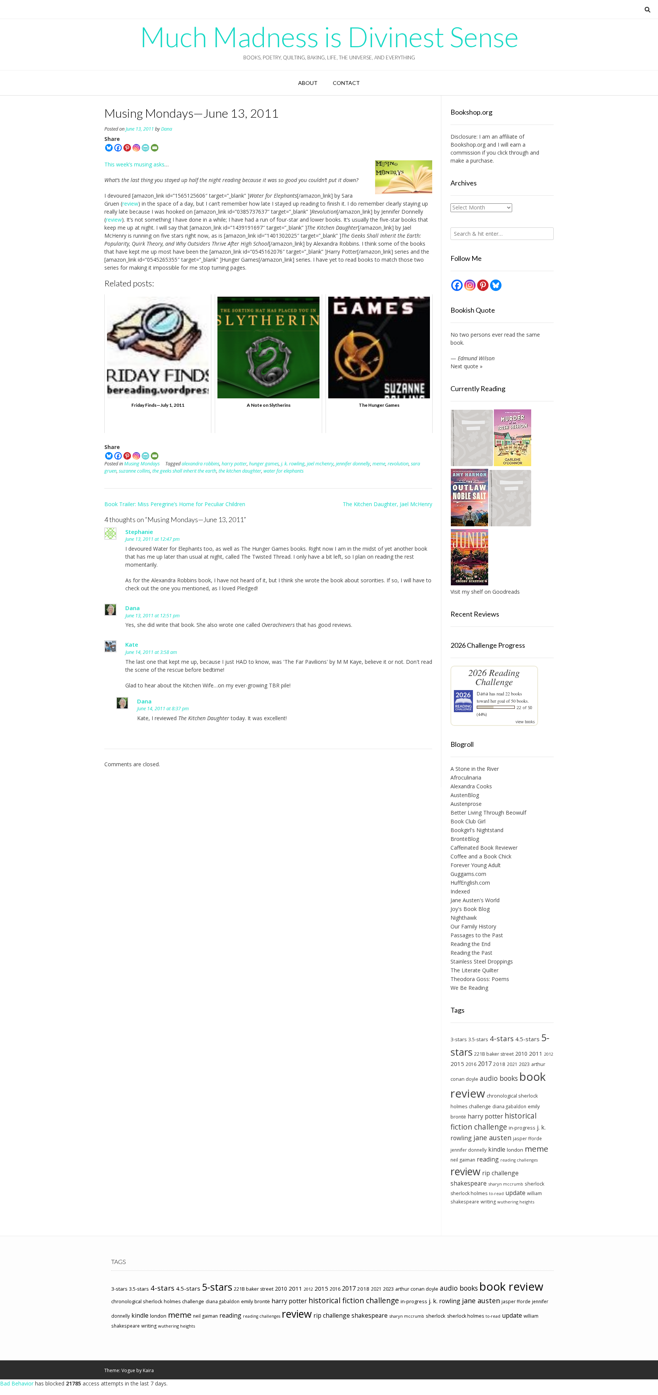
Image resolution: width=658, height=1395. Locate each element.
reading (488, 1159)
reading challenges (519, 1160)
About (308, 83)
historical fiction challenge (493, 1121)
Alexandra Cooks (471, 786)
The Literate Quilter (474, 970)
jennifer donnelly (353, 463)
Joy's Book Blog (470, 908)
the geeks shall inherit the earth (184, 471)
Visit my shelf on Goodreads (485, 591)
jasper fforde (527, 1138)
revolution (398, 463)
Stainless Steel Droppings (481, 961)
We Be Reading (469, 987)
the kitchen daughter (240, 471)
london (515, 1149)
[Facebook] (118, 148)
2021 (512, 1064)
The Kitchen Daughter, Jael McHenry (387, 504)
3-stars (458, 1039)
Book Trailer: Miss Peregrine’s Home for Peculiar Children (174, 504)
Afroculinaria (465, 777)
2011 (536, 1053)
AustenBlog (464, 795)
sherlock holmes (468, 1193)
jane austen (492, 1137)
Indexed (460, 891)
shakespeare (468, 1183)
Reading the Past (471, 952)
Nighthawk (463, 917)
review (130, 203)
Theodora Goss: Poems (479, 979)
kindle (496, 1149)
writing (488, 1201)
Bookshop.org (468, 144)
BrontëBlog (464, 838)
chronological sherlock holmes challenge (157, 1301)
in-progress (522, 1127)
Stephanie (139, 531)
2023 (524, 1064)
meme (378, 463)
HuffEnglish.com (470, 882)
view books (525, 721)
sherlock (535, 1183)
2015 (457, 1063)
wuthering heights (515, 1202)
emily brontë (255, 1301)
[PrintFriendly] (145, 148)
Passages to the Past (476, 935)
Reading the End (470, 944)
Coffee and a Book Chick (480, 856)
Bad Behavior (17, 1383)
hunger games (264, 463)
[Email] (154, 148)
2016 (471, 1064)
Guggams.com (468, 873)
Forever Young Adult (475, 865)
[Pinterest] (127, 148)
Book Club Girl (468, 821)
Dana (166, 129)
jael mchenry (320, 463)
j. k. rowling (293, 463)
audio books (499, 1078)
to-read (496, 1193)
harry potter (234, 463)
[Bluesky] (109, 148)
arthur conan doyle (416, 1289)
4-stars (502, 1038)
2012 (548, 1054)
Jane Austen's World (475, 900)
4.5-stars (527, 1039)
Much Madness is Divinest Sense (329, 36)
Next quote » (466, 366)
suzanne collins (134, 471)
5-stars (217, 1286)
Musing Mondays (142, 463)
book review (511, 1286)
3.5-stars (478, 1039)
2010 (521, 1053)
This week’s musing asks (134, 164)
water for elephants (283, 471)
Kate (131, 644)
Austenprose (466, 803)
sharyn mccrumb (505, 1184)
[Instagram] (136, 148)
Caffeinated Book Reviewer (483, 847)
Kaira (148, 1370)
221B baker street (494, 1054)
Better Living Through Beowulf (488, 812)
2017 (485, 1063)
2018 (499, 1064)
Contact (346, 83)
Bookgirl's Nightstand (476, 830)
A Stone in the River (474, 768)
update (515, 1193)
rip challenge (500, 1173)
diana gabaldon (509, 1106)
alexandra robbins (200, 463)
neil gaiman (462, 1160)
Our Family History (473, 926)
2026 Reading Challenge (494, 677)
